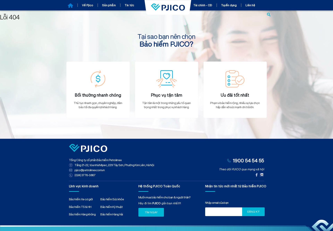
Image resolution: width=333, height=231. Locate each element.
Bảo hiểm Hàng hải (111, 215)
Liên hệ (250, 5)
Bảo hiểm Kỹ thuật (111, 207)
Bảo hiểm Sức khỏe (112, 200)
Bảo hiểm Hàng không (82, 215)
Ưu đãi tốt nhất (235, 95)
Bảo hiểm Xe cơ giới (81, 200)
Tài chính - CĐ (202, 5)
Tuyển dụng (229, 5)
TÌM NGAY (151, 212)
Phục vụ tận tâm (166, 95)
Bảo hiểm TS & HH (80, 207)
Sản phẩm (109, 5)
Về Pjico (87, 5)
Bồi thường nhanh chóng (98, 95)
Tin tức (129, 5)
